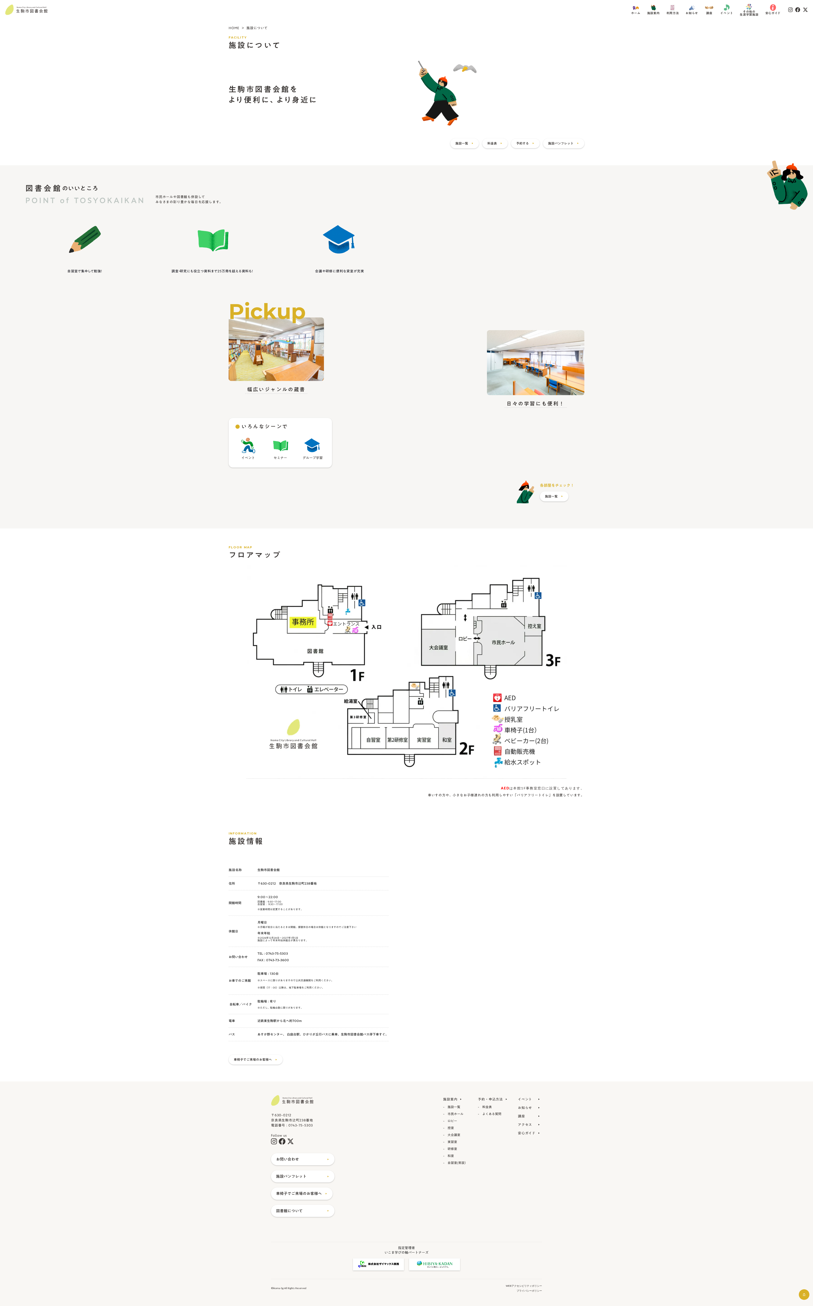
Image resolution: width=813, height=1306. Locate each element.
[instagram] (790, 9)
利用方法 (672, 13)
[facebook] (797, 9)
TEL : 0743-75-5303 (272, 953)
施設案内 (653, 13)
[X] (805, 9)
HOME (234, 27)
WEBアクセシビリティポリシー (524, 1285)
